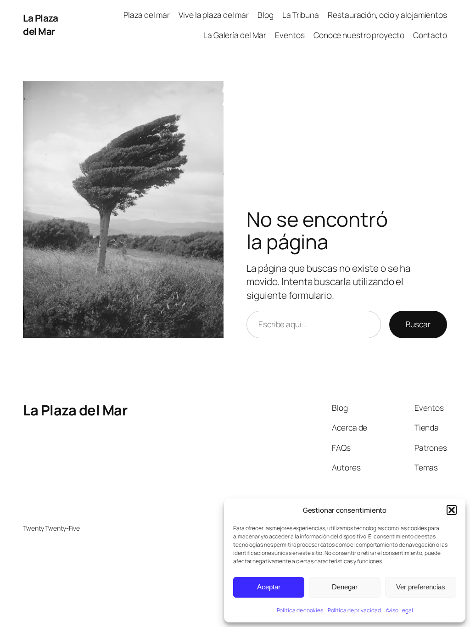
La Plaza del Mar (40, 24)
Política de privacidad (354, 610)
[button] (451, 510)
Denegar (345, 587)
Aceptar (268, 587)
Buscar (418, 324)
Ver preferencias (420, 587)
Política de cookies (300, 610)
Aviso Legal (399, 610)
